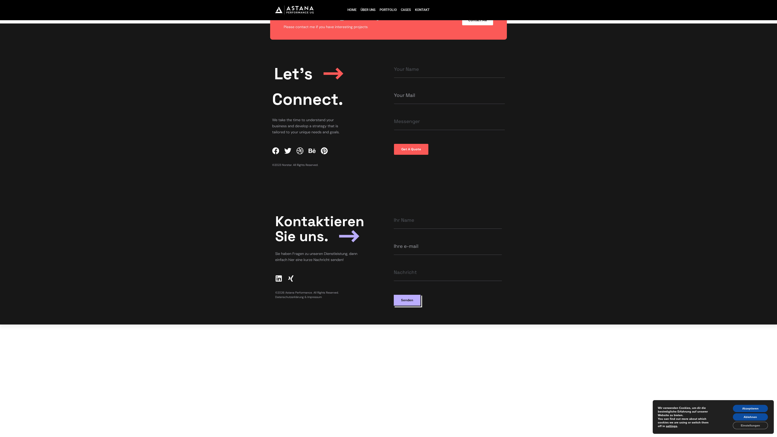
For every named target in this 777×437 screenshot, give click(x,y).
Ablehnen (750, 417)
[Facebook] (275, 150)
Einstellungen (750, 425)
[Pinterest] (324, 150)
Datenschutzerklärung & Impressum (298, 297)
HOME (352, 10)
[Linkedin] (278, 278)
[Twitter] (287, 150)
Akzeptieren (750, 408)
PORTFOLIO (388, 10)
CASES (406, 10)
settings (671, 426)
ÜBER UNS (368, 10)
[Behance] (312, 150)
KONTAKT (422, 10)
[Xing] (290, 278)
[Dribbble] (300, 150)
